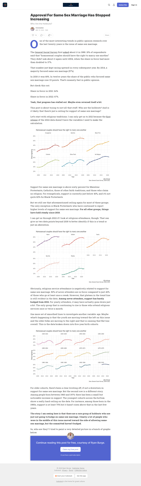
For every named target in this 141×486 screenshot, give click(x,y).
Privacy (64, 470)
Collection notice (81, 470)
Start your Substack (64, 476)
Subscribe (123, 5)
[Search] (109, 5)
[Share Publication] (114, 5)
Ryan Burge (40, 28)
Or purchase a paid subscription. (70, 455)
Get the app (81, 476)
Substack (59, 481)
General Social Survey (46, 52)
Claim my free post (70, 449)
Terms (71, 470)
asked (66, 52)
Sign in (134, 5)
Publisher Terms (78, 468)
